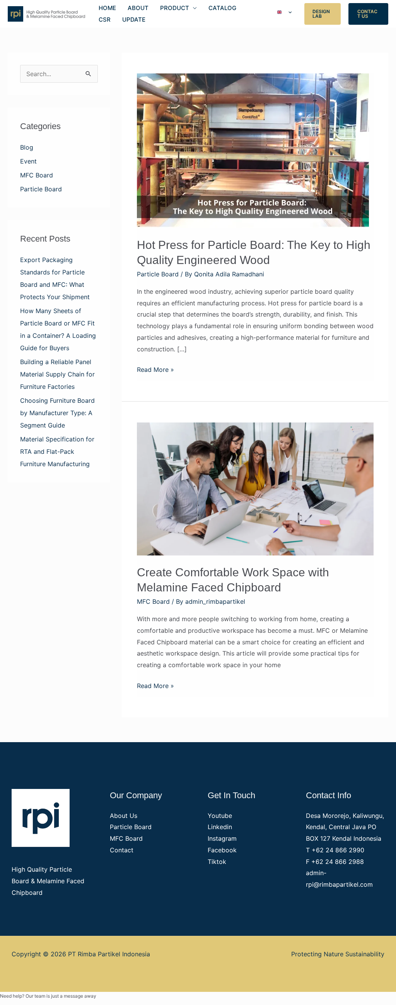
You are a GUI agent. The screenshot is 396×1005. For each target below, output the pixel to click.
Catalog (222, 8)
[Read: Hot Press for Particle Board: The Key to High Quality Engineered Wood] (253, 150)
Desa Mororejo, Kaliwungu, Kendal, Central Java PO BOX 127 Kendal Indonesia (345, 827)
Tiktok (217, 861)
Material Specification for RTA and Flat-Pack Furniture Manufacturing (57, 451)
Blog (26, 147)
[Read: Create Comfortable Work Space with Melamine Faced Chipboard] (255, 488)
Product (174, 8)
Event (28, 161)
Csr (105, 19)
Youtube (220, 815)
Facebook (222, 850)
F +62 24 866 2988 (335, 861)
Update (133, 19)
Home (107, 8)
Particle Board (41, 189)
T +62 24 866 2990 (335, 850)
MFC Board (36, 175)
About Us (123, 815)
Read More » (155, 368)
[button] (322, 14)
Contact (121, 850)
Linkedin (220, 827)
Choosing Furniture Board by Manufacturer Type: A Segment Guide (57, 413)
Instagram (222, 838)
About (138, 8)
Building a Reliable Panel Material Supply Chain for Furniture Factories (57, 374)
